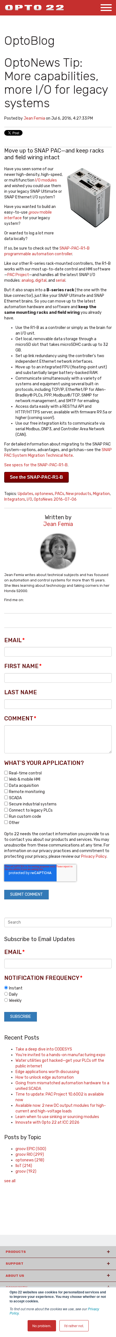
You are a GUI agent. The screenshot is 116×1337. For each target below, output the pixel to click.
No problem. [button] (41, 1325)
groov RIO (29, 1154)
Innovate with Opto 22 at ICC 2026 (47, 1122)
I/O (29, 499)
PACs (59, 493)
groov (25, 1171)
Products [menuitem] (16, 1252)
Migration (101, 493)
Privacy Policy (93, 856)
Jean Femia (34, 118)
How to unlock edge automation (44, 1077)
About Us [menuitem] (15, 1276)
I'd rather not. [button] (74, 1325)
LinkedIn (28, 600)
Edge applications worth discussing (47, 1071)
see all (9, 1181)
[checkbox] (58, 798)
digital (40, 280)
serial (60, 280)
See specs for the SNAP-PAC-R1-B (36, 465)
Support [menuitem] (14, 1264)
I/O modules (46, 180)
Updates (25, 493)
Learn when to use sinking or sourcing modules (57, 1116)
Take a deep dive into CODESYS (43, 1049)
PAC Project (18, 274)
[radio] (58, 988)
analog (27, 280)
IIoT (23, 1165)
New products (78, 493)
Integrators (14, 499)
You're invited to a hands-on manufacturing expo (60, 1054)
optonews (44, 493)
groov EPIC (30, 1148)
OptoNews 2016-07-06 (55, 499)
